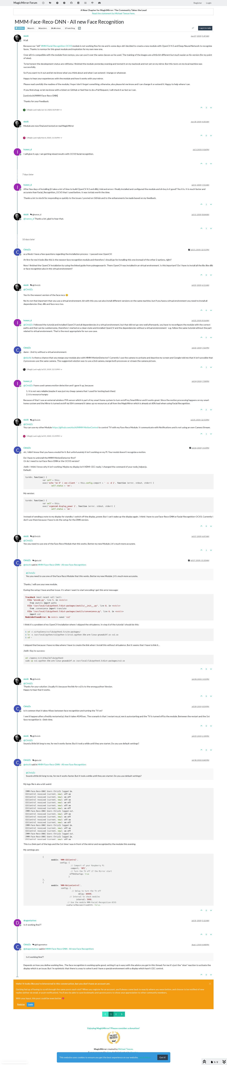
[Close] (210, 984)
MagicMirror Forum (25, 2)
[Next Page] (121, 1014)
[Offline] (18, 38)
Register (21, 1004)
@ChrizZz (36, 285)
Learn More (144, 1057)
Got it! (162, 1057)
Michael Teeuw (125, 1049)
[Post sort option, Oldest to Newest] (193, 28)
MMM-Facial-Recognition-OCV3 (56, 46)
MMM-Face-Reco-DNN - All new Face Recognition (62, 564)
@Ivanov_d (36, 214)
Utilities (20, 28)
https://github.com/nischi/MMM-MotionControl (75, 427)
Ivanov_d (27, 149)
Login (30, 1004)
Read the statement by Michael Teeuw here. (113, 13)
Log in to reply (205, 28)
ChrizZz (27, 250)
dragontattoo (29, 920)
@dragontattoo (40, 944)
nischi (25, 36)
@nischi (37, 560)
